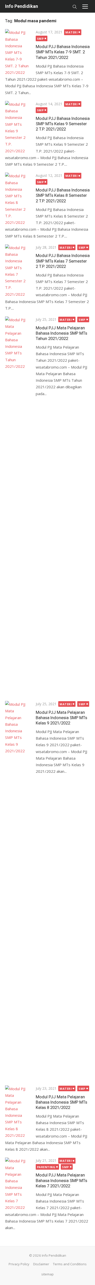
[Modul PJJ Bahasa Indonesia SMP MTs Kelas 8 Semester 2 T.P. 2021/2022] (18, 199)
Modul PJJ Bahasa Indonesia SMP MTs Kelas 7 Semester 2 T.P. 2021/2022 (63, 261)
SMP (40, 38)
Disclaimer (41, 1264)
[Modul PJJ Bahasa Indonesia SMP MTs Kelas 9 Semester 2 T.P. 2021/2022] (18, 127)
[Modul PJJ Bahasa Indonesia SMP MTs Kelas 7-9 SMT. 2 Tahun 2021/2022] (18, 52)
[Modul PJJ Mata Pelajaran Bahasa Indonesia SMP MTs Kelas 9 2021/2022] (18, 890)
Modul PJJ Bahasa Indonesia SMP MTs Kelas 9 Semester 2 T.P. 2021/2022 (63, 124)
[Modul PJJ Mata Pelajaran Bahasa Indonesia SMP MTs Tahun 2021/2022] (18, 506)
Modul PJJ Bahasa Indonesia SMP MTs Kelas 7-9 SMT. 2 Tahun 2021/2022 (63, 52)
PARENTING (46, 1167)
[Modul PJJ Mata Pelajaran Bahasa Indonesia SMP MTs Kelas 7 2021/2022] (18, 1184)
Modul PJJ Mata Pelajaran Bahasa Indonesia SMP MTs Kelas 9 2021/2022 (61, 717)
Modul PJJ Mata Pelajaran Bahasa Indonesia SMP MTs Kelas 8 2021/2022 (61, 1102)
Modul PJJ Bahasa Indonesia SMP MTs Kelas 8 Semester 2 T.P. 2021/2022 (63, 195)
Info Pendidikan (21, 6)
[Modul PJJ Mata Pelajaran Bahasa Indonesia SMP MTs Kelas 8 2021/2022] (18, 1112)
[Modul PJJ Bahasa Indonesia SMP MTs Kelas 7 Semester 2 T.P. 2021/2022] (18, 270)
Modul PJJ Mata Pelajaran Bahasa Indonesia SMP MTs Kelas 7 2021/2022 (61, 1180)
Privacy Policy (19, 1264)
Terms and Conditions (70, 1264)
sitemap (47, 1274)
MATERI (71, 32)
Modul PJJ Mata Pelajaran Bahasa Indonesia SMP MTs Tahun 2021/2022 (61, 333)
